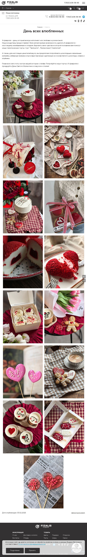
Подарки (55, 535)
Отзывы (26, 538)
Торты (46, 538)
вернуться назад (78, 513)
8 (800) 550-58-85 (56, 17)
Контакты (16, 538)
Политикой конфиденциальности (32, 544)
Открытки (66, 535)
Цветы (46, 535)
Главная (39, 27)
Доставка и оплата (30, 535)
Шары (54, 538)
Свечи (65, 538)
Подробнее (15, 550)
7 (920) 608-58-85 (71, 3)
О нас (15, 535)
